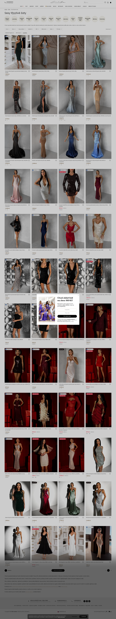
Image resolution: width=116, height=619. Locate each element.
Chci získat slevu (67, 316)
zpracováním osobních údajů (71, 319)
